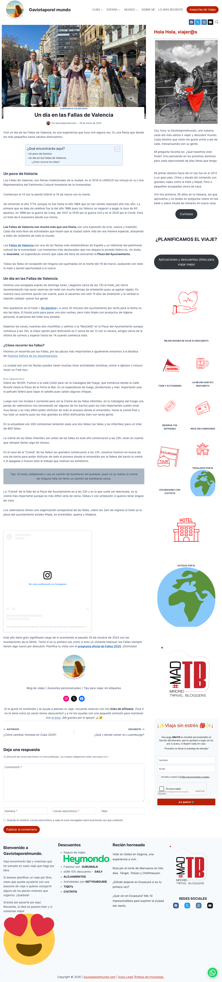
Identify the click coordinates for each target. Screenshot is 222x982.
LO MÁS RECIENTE (170, 9)
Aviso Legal (125, 977)
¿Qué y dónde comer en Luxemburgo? (119, 732)
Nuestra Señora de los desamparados (32, 355)
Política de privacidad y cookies (195, 777)
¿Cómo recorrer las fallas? (46, 162)
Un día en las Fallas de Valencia (47, 157)
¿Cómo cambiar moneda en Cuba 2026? (29, 732)
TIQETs (68, 886)
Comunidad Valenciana (74, 108)
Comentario (13, 767)
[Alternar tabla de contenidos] (115, 149)
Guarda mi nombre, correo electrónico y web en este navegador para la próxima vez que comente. (65, 820)
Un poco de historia (40, 153)
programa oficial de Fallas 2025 (99, 646)
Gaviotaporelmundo (22, 853)
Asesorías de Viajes (202, 9)
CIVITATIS (70, 891)
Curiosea (186, 214)
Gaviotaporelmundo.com (100, 977)
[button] (212, 972)
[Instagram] (204, 22)
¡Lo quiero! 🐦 (186, 802)
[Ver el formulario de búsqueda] (217, 22)
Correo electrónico (66, 811)
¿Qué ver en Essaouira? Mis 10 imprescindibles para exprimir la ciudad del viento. (138, 900)
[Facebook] (191, 22)
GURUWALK (90, 866)
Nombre (11, 811)
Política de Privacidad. (150, 977)
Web (104, 811)
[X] (198, 22)
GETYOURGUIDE (96, 881)
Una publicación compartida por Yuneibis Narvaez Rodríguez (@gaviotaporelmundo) (49, 626)
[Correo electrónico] (210, 22)
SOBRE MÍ (148, 9)
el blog (56, 717)
